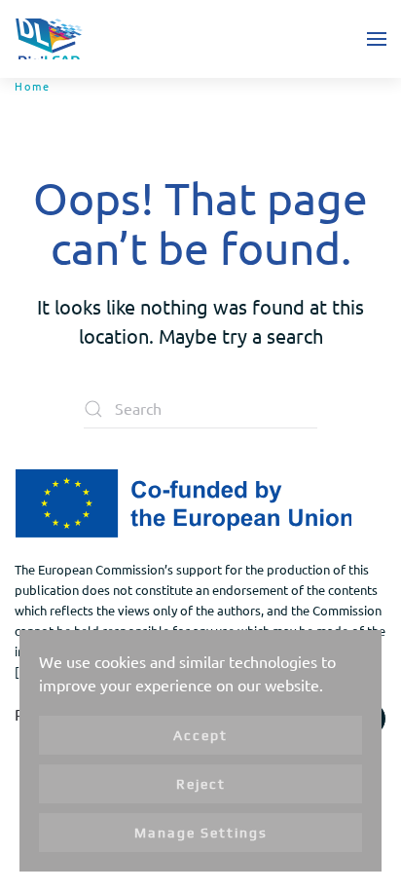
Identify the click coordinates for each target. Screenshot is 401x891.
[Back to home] (49, 39)
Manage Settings (201, 832)
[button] (376, 39)
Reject (201, 784)
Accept (200, 735)
